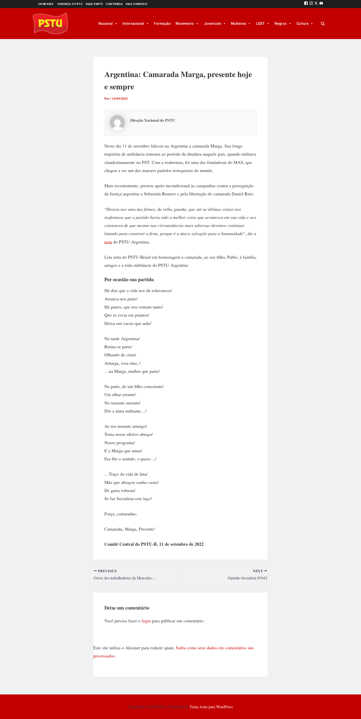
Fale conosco (136, 4)
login (146, 621)
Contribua (114, 4)
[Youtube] (321, 4)
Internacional (133, 24)
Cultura (302, 24)
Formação (162, 24)
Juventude (212, 24)
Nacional (105, 24)
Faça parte (94, 4)
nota (108, 242)
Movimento (185, 24)
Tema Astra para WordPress (211, 706)
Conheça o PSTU (70, 4)
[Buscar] (323, 23)
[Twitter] (316, 4)
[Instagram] (311, 4)
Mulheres (238, 24)
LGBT (260, 24)
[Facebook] (306, 4)
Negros (281, 24)
